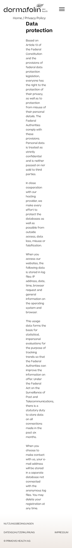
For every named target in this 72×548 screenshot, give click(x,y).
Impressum (61, 532)
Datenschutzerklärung (19, 532)
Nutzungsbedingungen (19, 523)
